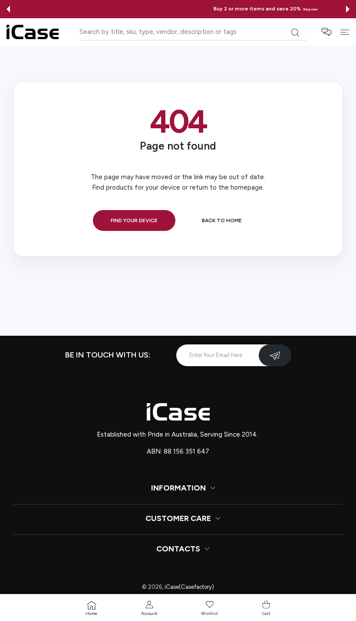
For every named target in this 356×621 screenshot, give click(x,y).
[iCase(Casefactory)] (33, 32)
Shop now (223, 9)
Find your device (134, 220)
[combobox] (193, 32)
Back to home (222, 220)
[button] (8, 9)
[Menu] (345, 32)
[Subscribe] (275, 355)
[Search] (295, 32)
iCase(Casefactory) (189, 587)
